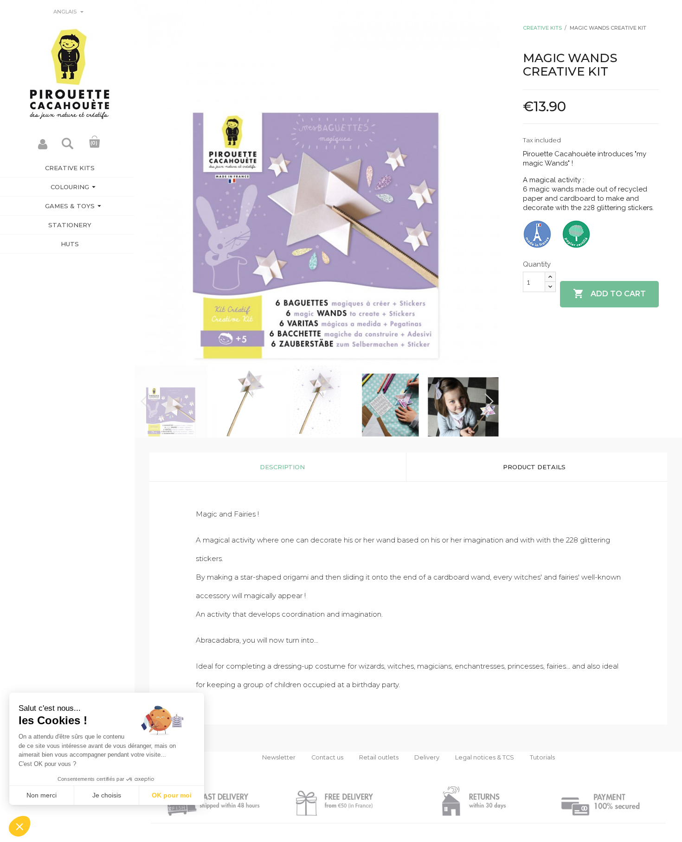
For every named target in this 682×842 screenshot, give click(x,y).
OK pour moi (172, 795)
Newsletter (279, 757)
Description (282, 467)
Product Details (534, 467)
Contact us (327, 757)
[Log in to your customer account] (43, 146)
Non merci (41, 795)
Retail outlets (379, 757)
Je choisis (106, 795)
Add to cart (609, 293)
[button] (19, 826)
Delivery (426, 757)
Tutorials (542, 757)
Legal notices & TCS (484, 757)
